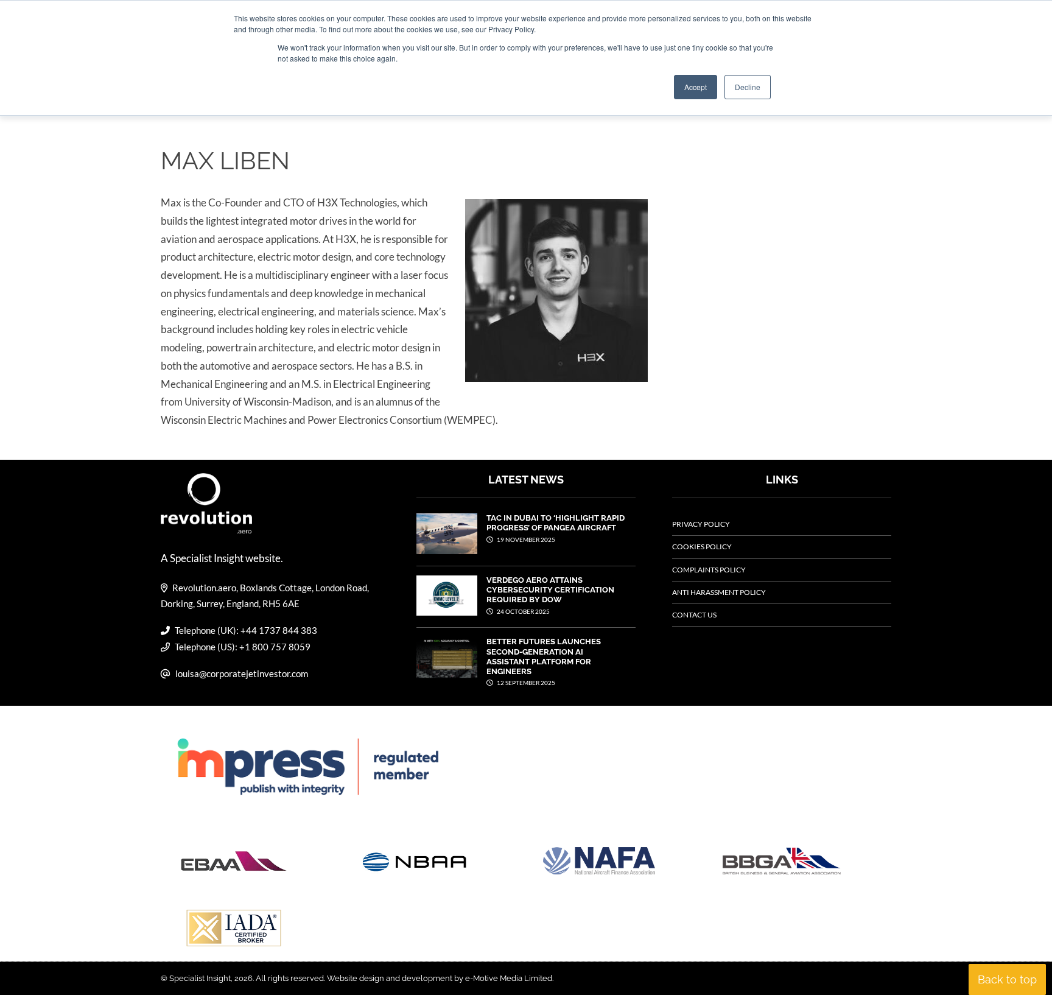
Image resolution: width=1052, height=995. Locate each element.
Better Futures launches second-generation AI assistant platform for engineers (543, 656)
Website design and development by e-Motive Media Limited (439, 978)
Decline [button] (747, 87)
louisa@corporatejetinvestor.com (241, 673)
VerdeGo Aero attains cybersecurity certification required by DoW (550, 590)
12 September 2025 (525, 682)
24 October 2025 (523, 611)
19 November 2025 (525, 539)
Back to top (1007, 979)
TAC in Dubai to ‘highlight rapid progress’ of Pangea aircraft (555, 522)
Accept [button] (695, 87)
